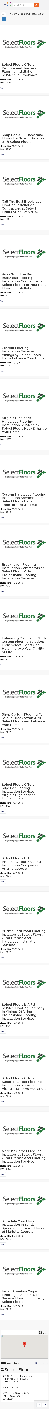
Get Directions (41, 1363)
